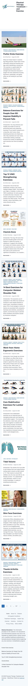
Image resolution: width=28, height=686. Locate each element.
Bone (4, 229)
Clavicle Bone (9, 232)
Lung (4, 458)
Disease (19, 613)
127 (16, 606)
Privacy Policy (10, 623)
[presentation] (14, 39)
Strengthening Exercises (10, 51)
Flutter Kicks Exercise (13, 54)
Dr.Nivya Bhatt (8, 410)
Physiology (15, 458)
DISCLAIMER (18, 623)
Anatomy (8, 229)
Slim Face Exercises (12, 513)
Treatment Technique (10, 618)
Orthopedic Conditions (14, 616)
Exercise (5, 49)
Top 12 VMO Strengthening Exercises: (10, 177)
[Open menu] (26, 7)
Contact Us (20, 621)
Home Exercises (20, 49)
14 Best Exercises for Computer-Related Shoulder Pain (13, 290)
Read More (7, 81)
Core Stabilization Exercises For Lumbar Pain (13, 405)
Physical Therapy (7, 105)
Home (8, 613)
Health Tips (21, 342)
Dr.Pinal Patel (7, 56)
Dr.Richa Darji (8, 122)
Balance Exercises (17, 105)
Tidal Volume (9, 462)
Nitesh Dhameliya (8, 235)
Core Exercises (12, 49)
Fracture (14, 229)
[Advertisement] (14, 21)
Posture (15, 281)
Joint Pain (19, 280)
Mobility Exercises (8, 281)
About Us (13, 613)
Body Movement (17, 279)
